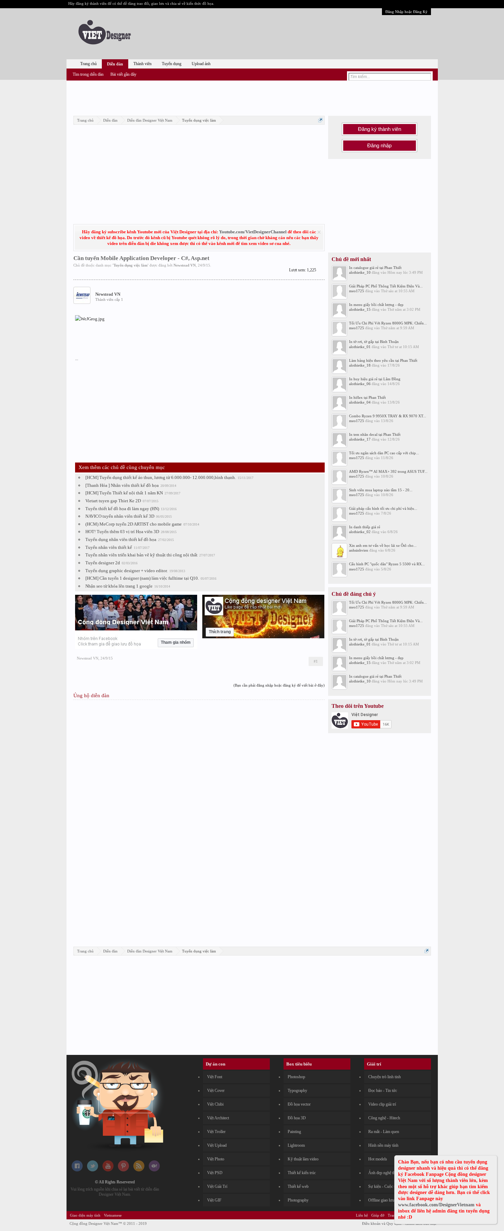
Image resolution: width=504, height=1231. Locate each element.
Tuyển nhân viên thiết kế (108, 547)
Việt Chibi (215, 1104)
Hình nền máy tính (383, 1145)
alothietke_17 (360, 439)
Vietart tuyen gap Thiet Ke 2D (113, 500)
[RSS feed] (139, 1170)
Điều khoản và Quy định (381, 1223)
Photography (298, 1200)
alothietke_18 (360, 365)
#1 (316, 661)
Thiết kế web (298, 1186)
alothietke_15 (360, 309)
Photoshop (296, 1076)
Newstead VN (184, 265)
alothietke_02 (360, 532)
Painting (294, 1131)
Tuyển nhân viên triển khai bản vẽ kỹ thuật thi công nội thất (141, 554)
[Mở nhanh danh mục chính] (320, 120)
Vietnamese (113, 1215)
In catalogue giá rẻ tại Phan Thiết (375, 268)
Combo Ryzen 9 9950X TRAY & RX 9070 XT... (387, 416)
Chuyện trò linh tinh (384, 1076)
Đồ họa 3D (297, 1118)
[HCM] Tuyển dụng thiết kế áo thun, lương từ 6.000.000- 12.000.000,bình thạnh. (160, 477)
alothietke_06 (360, 384)
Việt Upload (217, 1145)
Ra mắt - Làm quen (383, 1131)
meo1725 (356, 291)
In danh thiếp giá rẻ (364, 527)
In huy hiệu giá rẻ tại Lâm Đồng (374, 379)
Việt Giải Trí (217, 1186)
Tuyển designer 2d (102, 562)
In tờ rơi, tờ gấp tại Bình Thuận (374, 342)
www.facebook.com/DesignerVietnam (436, 1204)
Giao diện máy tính (85, 1215)
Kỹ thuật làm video (303, 1159)
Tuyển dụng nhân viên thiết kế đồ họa (120, 539)
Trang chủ (88, 63)
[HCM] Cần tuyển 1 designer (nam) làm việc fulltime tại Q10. (142, 578)
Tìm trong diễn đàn (88, 74)
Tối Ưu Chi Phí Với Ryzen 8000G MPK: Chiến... (388, 323)
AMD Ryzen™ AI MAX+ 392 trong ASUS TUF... (388, 471)
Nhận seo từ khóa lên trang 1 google (119, 586)
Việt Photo (215, 1159)
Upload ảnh (201, 63)
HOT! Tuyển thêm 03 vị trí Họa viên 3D (122, 531)
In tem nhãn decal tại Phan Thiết (374, 434)
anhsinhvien (358, 550)
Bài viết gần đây (123, 74)
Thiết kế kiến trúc (302, 1172)
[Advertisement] (252, 97)
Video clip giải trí (382, 1104)
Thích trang (220, 631)
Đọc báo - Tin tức (382, 1090)
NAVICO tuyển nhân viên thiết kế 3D (119, 516)
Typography (297, 1090)
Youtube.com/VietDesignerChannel (253, 231)
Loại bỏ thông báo (319, 232)
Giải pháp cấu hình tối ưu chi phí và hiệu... (383, 508)
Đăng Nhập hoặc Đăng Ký (406, 12)
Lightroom (296, 1145)
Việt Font (214, 1076)
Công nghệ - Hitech (384, 1118)
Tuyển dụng (171, 63)
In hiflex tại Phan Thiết (367, 397)
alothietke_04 (360, 402)
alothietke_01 (360, 347)
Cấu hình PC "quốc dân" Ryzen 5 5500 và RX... (387, 564)
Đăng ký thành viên (379, 129)
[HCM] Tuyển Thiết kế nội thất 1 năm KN (124, 492)
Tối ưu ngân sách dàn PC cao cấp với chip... (384, 453)
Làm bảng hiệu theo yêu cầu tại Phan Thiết (383, 360)
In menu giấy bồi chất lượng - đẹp (376, 305)
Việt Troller (216, 1131)
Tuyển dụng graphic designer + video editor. (126, 570)
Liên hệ (362, 1215)
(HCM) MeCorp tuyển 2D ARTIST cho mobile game (133, 524)
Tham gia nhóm (176, 642)
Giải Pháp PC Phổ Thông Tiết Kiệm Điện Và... (386, 286)
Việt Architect (218, 1118)
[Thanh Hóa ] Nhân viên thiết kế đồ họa (122, 485)
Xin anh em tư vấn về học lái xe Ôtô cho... (383, 545)
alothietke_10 (360, 272)
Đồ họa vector (299, 1104)
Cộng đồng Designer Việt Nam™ (108, 1223)
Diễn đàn (115, 64)
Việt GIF (214, 1200)
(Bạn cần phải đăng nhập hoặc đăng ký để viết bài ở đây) (279, 685)
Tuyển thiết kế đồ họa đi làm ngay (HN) (122, 508)
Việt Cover (216, 1090)
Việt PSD (215, 1172)
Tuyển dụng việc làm (130, 265)
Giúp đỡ (377, 1215)
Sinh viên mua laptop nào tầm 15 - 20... (380, 490)
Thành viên (142, 63)
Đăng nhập (379, 145)
